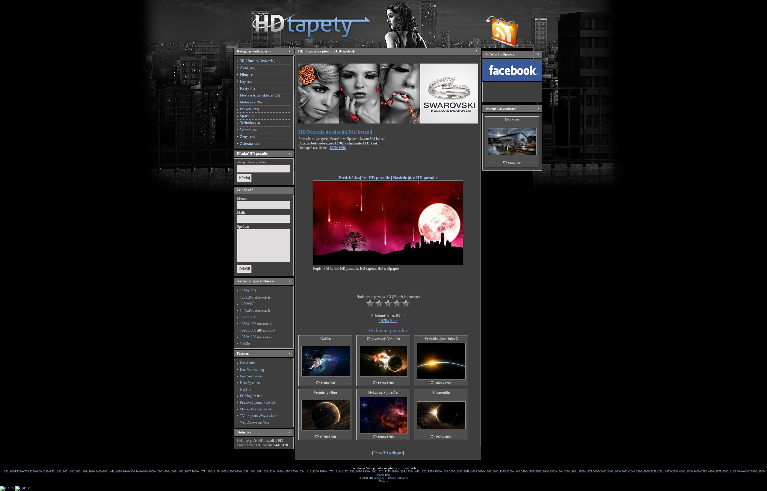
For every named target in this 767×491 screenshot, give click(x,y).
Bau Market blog (252, 370)
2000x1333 (456, 471)
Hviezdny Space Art (383, 393)
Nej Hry (246, 389)
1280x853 (49, 471)
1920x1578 (427, 471)
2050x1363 (484, 471)
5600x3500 (758, 471)
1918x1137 (341, 471)
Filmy (247, 75)
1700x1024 (297, 471)
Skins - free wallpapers (256, 409)
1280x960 (247, 304)
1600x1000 (155, 471)
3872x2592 (671, 471)
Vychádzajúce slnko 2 (441, 339)
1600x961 (255, 471)
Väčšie (245, 343)
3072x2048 (628, 471)
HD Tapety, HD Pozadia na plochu (306, 22)
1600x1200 (248, 317)
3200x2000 (643, 471)
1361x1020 (88, 471)
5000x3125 (729, 471)
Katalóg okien (250, 383)
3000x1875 (585, 471)
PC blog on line (251, 396)
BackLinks (247, 363)
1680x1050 (255, 324)
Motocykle (251, 102)
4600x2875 (714, 471)
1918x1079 (326, 471)
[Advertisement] (388, 164)
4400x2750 (700, 471)
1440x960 (142, 471)
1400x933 (102, 471)
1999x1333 (441, 471)
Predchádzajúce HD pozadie (364, 177)
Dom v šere (512, 119)
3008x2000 (614, 471)
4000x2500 (686, 471)
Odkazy (383, 481)
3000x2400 (599, 471)
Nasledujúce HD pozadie (415, 177)
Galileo (325, 339)
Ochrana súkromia (397, 478)
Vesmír (248, 130)
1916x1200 (312, 471)
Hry (246, 81)
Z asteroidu (441, 393)
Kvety (247, 88)
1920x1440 (412, 471)
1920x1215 (384, 471)
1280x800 (255, 297)
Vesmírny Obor (325, 393)
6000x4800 (383, 474)
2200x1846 (513, 471)
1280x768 (23, 471)
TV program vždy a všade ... (260, 416)
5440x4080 (743, 471)
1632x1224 (269, 471)
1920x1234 (398, 471)
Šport (247, 116)
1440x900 (255, 310)
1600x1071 (198, 471)
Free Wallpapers (251, 376)
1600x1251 (241, 471)
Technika (250, 123)
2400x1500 (528, 471)
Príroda (249, 109)
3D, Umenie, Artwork (260, 61)
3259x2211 (657, 471)
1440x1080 (115, 471)
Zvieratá (249, 143)
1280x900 (61, 471)
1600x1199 (213, 471)
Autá (247, 68)
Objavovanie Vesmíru (383, 339)
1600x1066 (169, 471)
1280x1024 (248, 291)
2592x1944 (556, 471)
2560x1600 (542, 471)
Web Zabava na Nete (254, 422)
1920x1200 (255, 337)
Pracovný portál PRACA (258, 402)
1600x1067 (184, 471)
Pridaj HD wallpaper (388, 453)
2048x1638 (470, 471)
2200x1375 (499, 471)
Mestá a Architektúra (260, 95)
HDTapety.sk (376, 478)
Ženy (247, 137)
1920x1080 (257, 330)
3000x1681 (571, 471)
